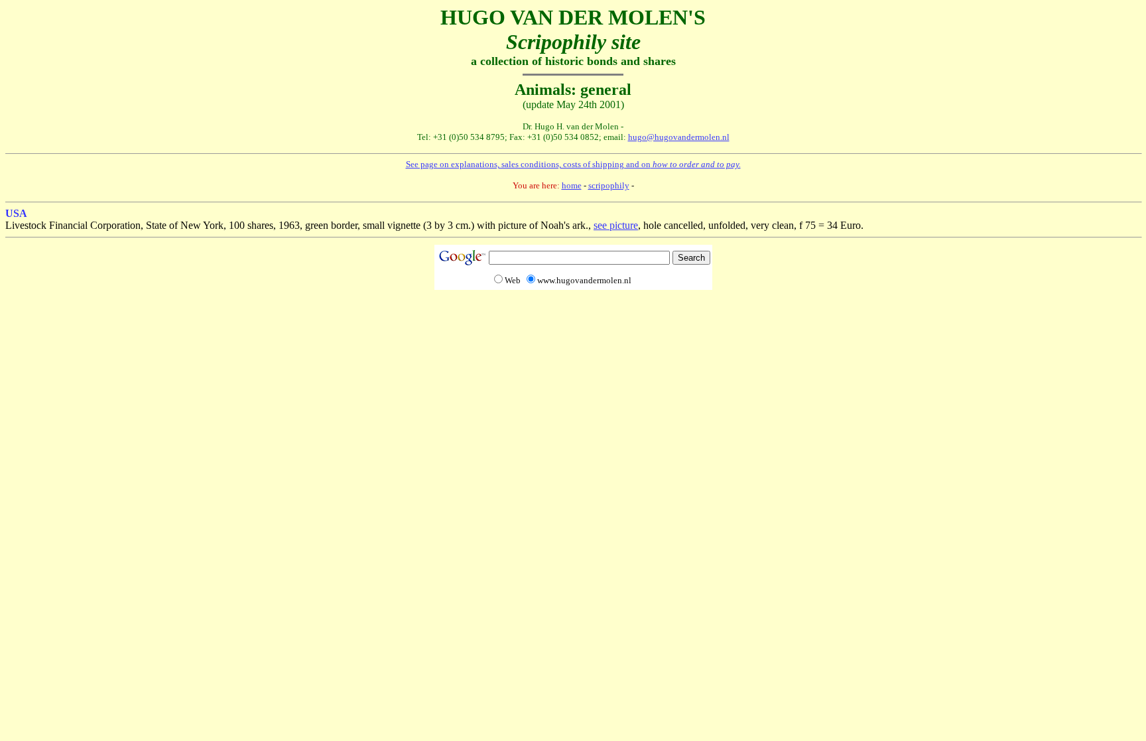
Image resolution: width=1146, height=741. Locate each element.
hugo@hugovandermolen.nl (679, 137)
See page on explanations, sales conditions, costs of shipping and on (573, 164)
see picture (616, 225)
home (572, 185)
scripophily (608, 185)
